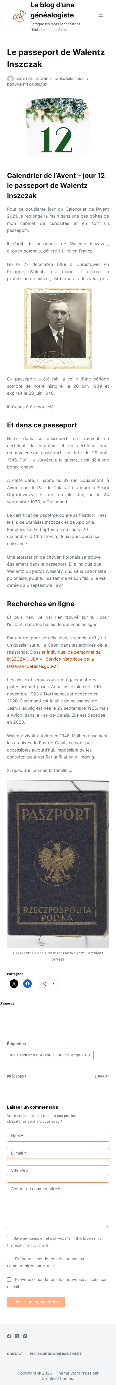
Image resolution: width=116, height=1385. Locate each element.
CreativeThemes (57, 1378)
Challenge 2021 (74, 1055)
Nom (17, 1135)
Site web (19, 1170)
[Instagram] (25, 1336)
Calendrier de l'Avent (30, 1055)
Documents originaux (27, 84)
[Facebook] (9, 1336)
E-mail (18, 1153)
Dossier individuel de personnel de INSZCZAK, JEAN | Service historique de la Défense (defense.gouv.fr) (54, 659)
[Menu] (100, 16)
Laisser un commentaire (35, 1301)
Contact (15, 1354)
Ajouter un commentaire (35, 1188)
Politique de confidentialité (56, 1354)
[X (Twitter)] (17, 1336)
